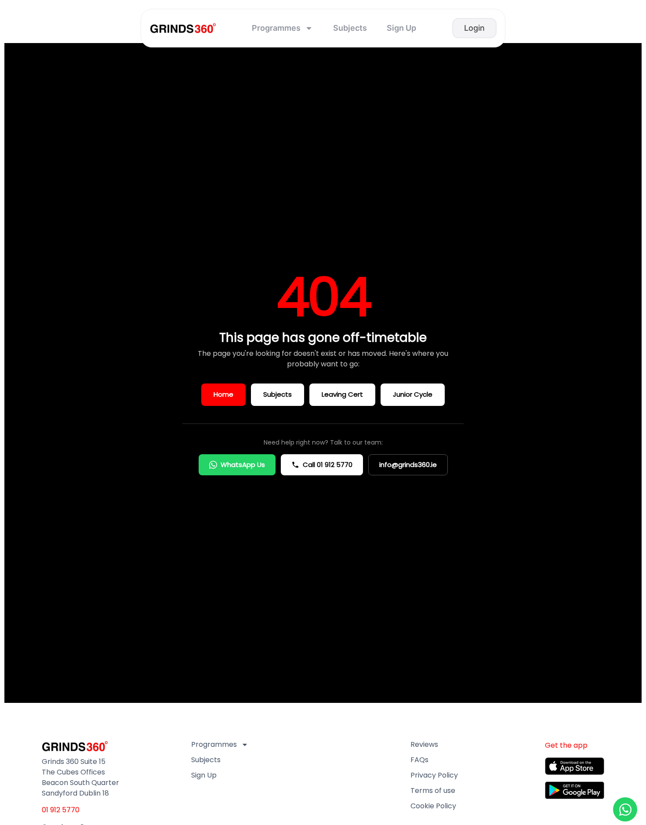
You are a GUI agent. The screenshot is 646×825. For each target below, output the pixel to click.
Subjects (350, 28)
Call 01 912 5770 (327, 464)
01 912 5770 (61, 810)
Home (223, 394)
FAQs (419, 760)
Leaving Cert (342, 394)
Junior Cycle (412, 394)
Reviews (424, 744)
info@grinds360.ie (408, 464)
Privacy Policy (434, 775)
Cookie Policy (433, 806)
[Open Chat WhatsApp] (625, 809)
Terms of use (432, 790)
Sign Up (401, 28)
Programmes (276, 28)
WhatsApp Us (243, 464)
